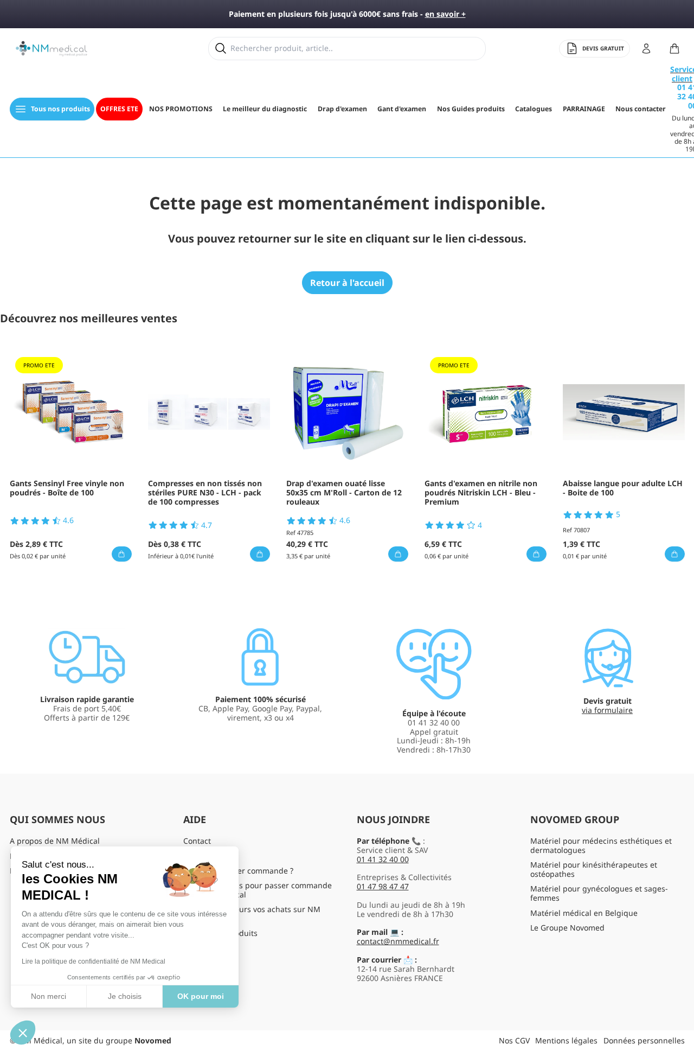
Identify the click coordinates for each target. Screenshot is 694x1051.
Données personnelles (644, 1040)
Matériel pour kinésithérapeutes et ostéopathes (593, 869)
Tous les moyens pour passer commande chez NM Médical (257, 890)
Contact (197, 841)
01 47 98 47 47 (383, 886)
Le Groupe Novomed (567, 927)
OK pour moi (200, 996)
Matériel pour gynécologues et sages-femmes (599, 893)
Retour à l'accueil (347, 283)
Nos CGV (514, 1040)
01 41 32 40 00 (383, 859)
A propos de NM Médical (55, 841)
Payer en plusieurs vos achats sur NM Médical (251, 913)
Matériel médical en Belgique (584, 913)
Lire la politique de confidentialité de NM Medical (93, 961)
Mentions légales (566, 1040)
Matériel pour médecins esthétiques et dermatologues (601, 845)
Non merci (48, 996)
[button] (23, 1033)
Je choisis (125, 996)
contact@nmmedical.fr (398, 941)
